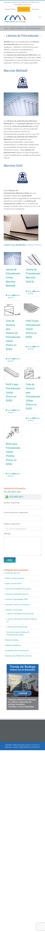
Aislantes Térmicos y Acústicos (17, 605)
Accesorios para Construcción (17, 650)
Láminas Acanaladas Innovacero (18, 589)
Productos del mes (12, 573)
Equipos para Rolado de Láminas (18, 656)
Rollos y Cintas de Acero (14, 578)
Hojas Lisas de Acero (13, 583)
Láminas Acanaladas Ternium (16, 594)
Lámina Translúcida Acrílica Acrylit (20, 614)
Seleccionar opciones (10, 296)
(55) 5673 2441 (14, 491)
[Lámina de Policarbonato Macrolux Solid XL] (32, 258)
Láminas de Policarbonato (17, 627)
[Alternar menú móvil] (40, 17)
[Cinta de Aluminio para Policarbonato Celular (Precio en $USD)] (32, 373)
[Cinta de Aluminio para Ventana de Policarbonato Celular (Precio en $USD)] (12, 309)
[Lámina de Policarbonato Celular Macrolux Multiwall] (12, 258)
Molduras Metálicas (13, 645)
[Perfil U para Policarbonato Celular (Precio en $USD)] (12, 373)
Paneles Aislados (12, 640)
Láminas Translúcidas (13, 610)
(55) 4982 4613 (16, 496)
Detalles (16, 295)
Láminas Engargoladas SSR (16, 599)
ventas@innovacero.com (22, 5)
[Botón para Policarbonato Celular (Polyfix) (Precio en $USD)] (12, 432)
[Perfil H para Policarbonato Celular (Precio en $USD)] (32, 309)
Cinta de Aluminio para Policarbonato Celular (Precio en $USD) (33, 396)
